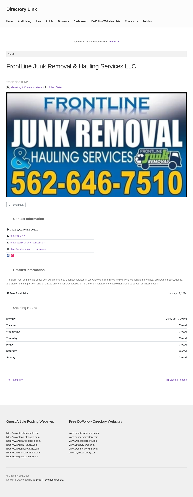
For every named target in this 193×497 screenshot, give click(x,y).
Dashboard (80, 21)
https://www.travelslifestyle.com (23, 437)
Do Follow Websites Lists (105, 21)
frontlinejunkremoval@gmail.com (27, 242)
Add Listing (24, 21)
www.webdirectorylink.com (83, 448)
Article (49, 21)
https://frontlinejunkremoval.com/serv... (30, 249)
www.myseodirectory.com (82, 452)
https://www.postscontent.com (22, 456)
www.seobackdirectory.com (83, 437)
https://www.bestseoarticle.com (22, 433)
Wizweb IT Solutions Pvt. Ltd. (48, 479)
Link (38, 21)
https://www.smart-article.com (21, 444)
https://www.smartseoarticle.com (23, 441)
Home (9, 21)
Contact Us (131, 21)
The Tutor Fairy (14, 380)
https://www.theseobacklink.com (23, 452)
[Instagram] (12, 255)
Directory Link (21, 9)
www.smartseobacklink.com (84, 433)
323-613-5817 (17, 236)
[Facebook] (8, 255)
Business (63, 21)
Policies (147, 21)
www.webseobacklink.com (83, 441)
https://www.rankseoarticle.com (22, 448)
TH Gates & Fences (176, 380)
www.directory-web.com (82, 444)
